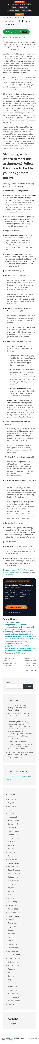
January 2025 (13, 866)
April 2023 (11, 941)
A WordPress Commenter (15, 777)
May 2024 (11, 895)
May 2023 (11, 937)
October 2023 (13, 919)
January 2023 (13, 951)
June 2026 (12, 806)
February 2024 (13, 905)
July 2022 (11, 973)
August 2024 (13, 884)
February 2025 (13, 863)
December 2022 (14, 955)
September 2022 (14, 965)
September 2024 (14, 881)
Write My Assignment (16, 607)
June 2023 (12, 934)
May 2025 (11, 852)
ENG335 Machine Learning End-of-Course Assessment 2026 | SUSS (20, 716)
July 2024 (11, 888)
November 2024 (14, 874)
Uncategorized (13, 1024)
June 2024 (12, 891)
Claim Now (19, 14)
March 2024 (12, 902)
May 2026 (11, 810)
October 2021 (13, 1004)
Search (8, 682)
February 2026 (13, 821)
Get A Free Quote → (14, 612)
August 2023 (12, 927)
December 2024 (14, 870)
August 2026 (13, 799)
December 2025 (14, 828)
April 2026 (12, 813)
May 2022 (11, 980)
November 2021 (14, 1001)
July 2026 (11, 803)
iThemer (11, 1040)
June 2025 (12, 849)
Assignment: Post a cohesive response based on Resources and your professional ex (19, 627)
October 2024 (13, 877)
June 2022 (12, 976)
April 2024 (12, 898)
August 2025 (12, 842)
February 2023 (13, 948)
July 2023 (11, 930)
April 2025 (11, 856)
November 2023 (14, 916)
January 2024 (13, 909)
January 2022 (13, 994)
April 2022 (11, 983)
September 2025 (14, 838)
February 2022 (13, 990)
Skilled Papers (8, 575)
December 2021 (14, 997)
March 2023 (12, 944)
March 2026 (12, 817)
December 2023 (14, 912)
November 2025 (14, 831)
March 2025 (12, 859)
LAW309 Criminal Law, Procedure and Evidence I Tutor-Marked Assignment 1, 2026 (20, 755)
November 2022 (14, 958)
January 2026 (13, 824)
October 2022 (13, 962)
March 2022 (12, 987)
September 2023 (14, 923)
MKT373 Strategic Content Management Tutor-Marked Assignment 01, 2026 (18, 707)
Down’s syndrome (12, 622)
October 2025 (13, 835)
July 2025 (11, 845)
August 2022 (12, 969)
